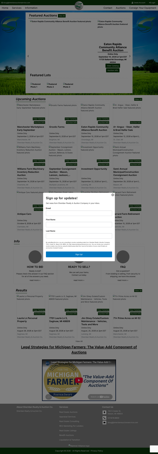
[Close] (112, 194)
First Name (50, 220)
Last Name (50, 231)
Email (48, 208)
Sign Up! (79, 254)
